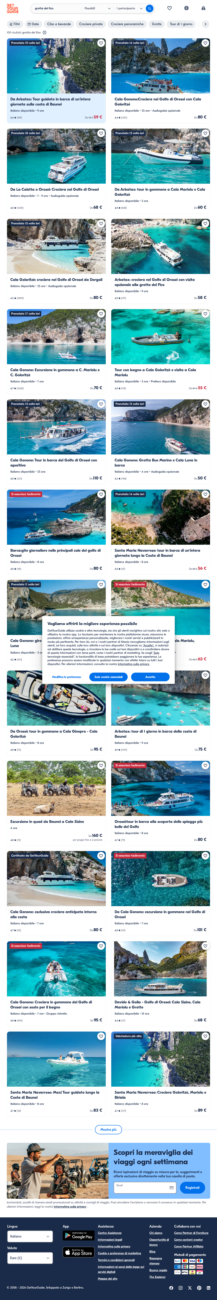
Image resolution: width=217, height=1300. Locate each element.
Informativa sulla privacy (70, 1206)
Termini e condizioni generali (116, 1260)
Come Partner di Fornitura (191, 1233)
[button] (56, 80)
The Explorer (157, 1277)
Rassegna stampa (155, 1261)
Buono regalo (158, 1270)
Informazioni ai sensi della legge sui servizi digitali (121, 1269)
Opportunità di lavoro (159, 1242)
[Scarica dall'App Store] (79, 1253)
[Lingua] (186, 8)
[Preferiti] (169, 8)
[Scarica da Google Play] (79, 1236)
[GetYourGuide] (13, 8)
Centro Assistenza (109, 1233)
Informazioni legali (110, 1240)
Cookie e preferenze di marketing (119, 1253)
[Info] (44, 32)
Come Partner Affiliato (188, 1246)
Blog (152, 1251)
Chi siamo (155, 1233)
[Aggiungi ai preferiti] (101, 43)
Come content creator (188, 1240)
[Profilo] (203, 8)
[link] (56, 80)
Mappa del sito (107, 1279)
